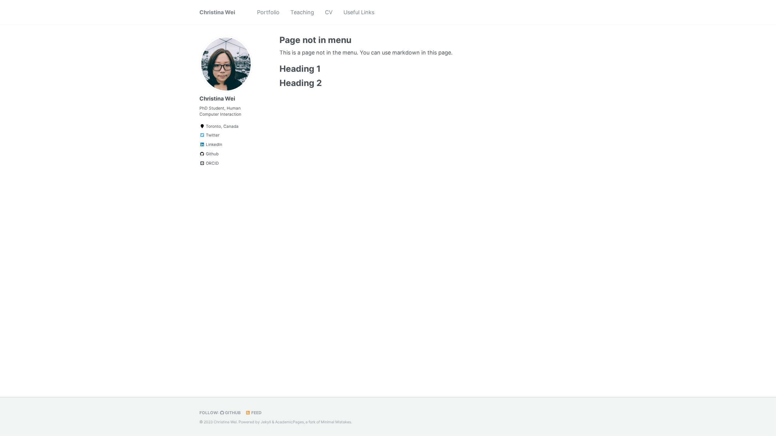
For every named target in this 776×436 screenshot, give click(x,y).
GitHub (232, 412)
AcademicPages (289, 422)
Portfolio (268, 12)
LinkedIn (213, 144)
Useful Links (358, 12)
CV (329, 12)
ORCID (212, 163)
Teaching (302, 12)
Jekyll (266, 422)
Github (212, 153)
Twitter (212, 135)
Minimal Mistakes (336, 422)
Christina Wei (217, 12)
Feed (256, 412)
